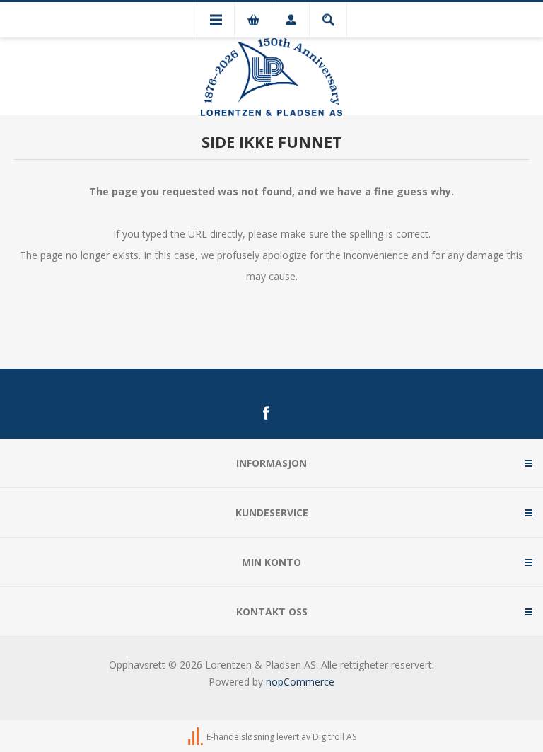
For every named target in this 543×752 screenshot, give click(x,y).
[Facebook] (266, 413)
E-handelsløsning (240, 737)
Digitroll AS (334, 737)
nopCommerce (300, 681)
